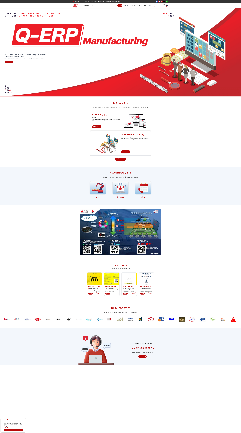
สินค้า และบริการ (133, 5)
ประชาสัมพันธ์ (142, 5)
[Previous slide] (2, 52)
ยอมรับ (13, 429)
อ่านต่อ (98, 293)
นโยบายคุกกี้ (6, 427)
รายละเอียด (9, 60)
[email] (162, 2)
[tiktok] (164, 2)
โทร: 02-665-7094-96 (159, 6)
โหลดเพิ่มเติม (121, 159)
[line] (167, 2)
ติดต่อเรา (149, 5)
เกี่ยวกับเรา (126, 5)
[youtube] (159, 2)
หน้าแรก (120, 5)
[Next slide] (238, 52)
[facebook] (157, 2)
